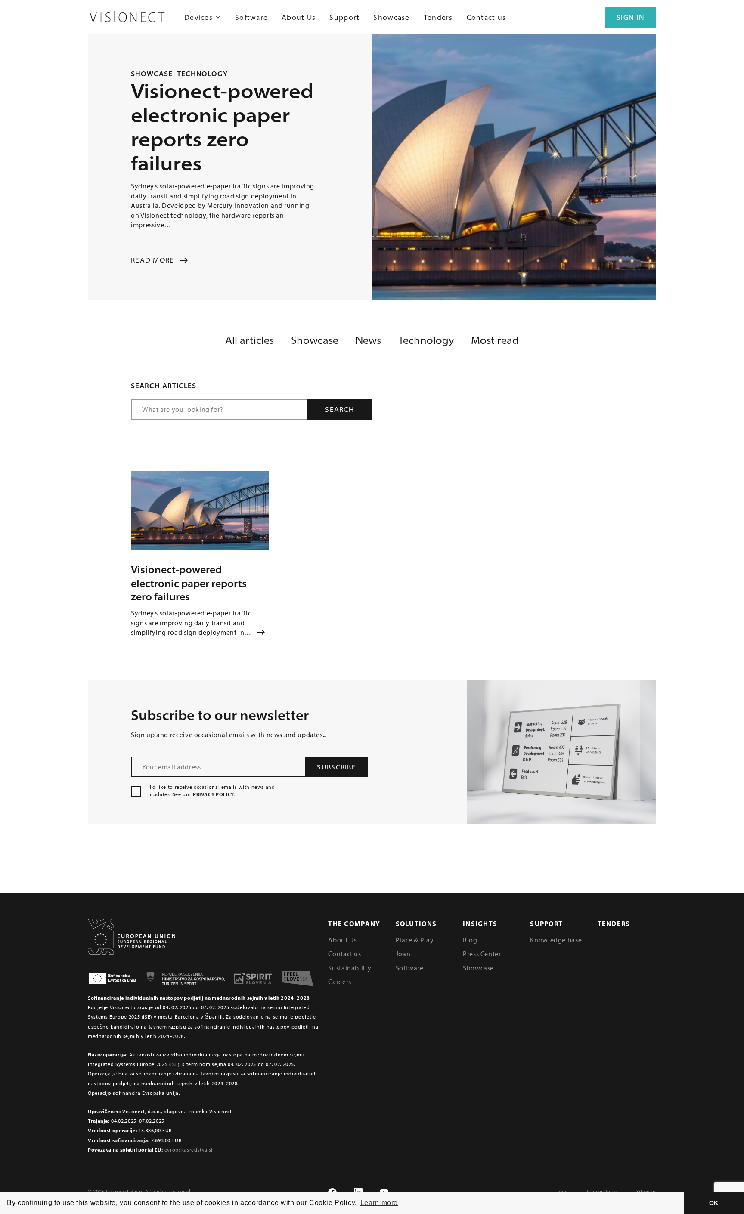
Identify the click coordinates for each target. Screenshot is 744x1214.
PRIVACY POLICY (213, 794)
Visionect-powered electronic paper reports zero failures (189, 583)
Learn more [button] (379, 1202)
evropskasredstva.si (188, 1149)
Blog (470, 940)
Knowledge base (556, 940)
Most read (495, 340)
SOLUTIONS (416, 923)
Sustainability (349, 968)
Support (344, 17)
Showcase (391, 17)
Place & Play (415, 940)
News (368, 340)
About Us (299, 17)
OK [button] (714, 1202)
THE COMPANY (354, 923)
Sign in (631, 17)
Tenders (438, 17)
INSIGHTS (480, 923)
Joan (403, 953)
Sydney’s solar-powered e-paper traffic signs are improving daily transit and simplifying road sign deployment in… (191, 622)
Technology (202, 73)
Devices (198, 17)
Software (251, 17)
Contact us (486, 17)
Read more (152, 260)
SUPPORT (546, 923)
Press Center (482, 953)
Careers (339, 981)
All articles (249, 340)
